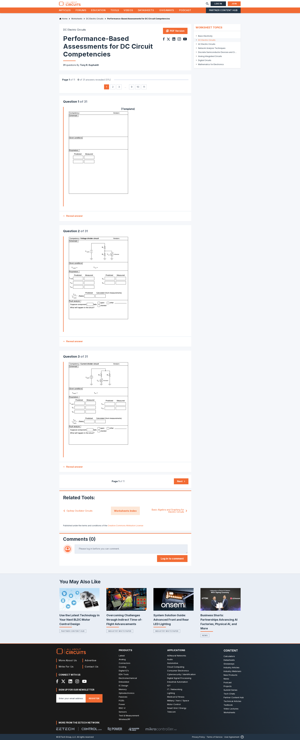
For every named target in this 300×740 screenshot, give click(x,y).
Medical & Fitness (175, 697)
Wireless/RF (124, 719)
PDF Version (177, 30)
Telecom (171, 712)
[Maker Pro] (133, 729)
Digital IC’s (124, 670)
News (205, 635)
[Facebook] (57, 681)
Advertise (90, 660)
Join (234, 3)
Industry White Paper (119, 631)
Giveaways (166, 10)
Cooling (122, 667)
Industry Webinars (232, 671)
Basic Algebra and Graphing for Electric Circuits (168, 511)
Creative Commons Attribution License (125, 525)
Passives (123, 697)
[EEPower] (115, 728)
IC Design (123, 685)
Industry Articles (231, 667)
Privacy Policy (198, 737)
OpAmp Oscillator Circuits (79, 511)
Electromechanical (128, 678)
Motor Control (174, 704)
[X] (63, 681)
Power (122, 704)
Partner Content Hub (223, 10)
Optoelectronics (126, 693)
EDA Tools (124, 674)
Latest (122, 655)
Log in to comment (172, 558)
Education (98, 10)
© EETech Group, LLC (66, 737)
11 (144, 86)
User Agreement (231, 737)
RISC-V (122, 708)
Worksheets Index (125, 510)
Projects (228, 686)
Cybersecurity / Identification (181, 674)
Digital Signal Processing (179, 678)
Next (179, 481)
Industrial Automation (177, 682)
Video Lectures (231, 708)
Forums (81, 10)
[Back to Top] (241, 736)
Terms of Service (214, 737)
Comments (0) (79, 539)
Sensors (123, 712)
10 (138, 86)
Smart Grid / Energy (176, 708)
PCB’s (121, 700)
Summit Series (230, 690)
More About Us (68, 660)
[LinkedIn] (70, 681)
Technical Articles (232, 701)
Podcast (185, 10)
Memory (123, 689)
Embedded (124, 682)
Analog (122, 659)
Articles (65, 10)
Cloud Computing (175, 667)
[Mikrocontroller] (161, 728)
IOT (169, 685)
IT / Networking (174, 689)
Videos (128, 10)
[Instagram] (77, 681)
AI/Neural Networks (176, 655)
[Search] (207, 3)
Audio (170, 659)
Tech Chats (229, 693)
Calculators (229, 656)
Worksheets (229, 712)
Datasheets (146, 10)
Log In (218, 3)
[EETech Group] (65, 729)
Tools (114, 10)
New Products (230, 675)
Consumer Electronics (178, 670)
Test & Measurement (129, 715)
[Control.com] (92, 729)
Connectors (124, 663)
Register (94, 698)
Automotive (172, 663)
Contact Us (91, 666)
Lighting (171, 693)
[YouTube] (84, 681)
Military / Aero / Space (178, 700)
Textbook (228, 705)
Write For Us (66, 666)
